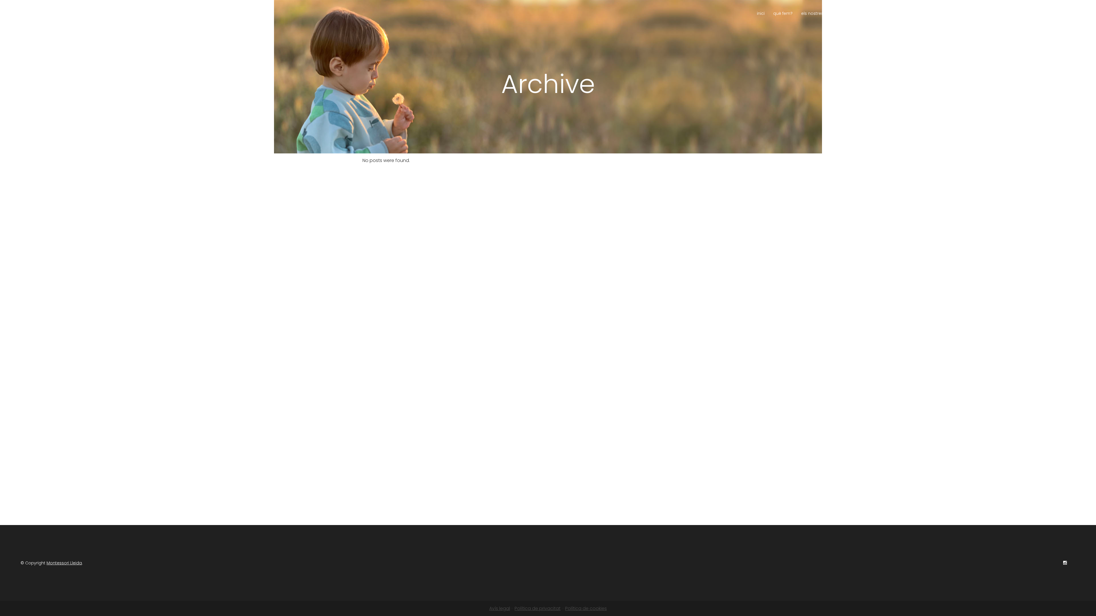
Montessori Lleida (64, 563)
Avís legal (499, 608)
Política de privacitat (538, 608)
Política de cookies (586, 608)
